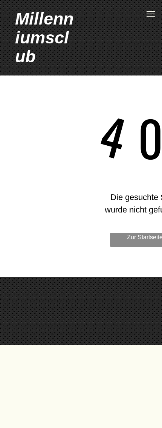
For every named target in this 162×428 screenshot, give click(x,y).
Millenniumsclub (44, 37)
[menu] (150, 14)
